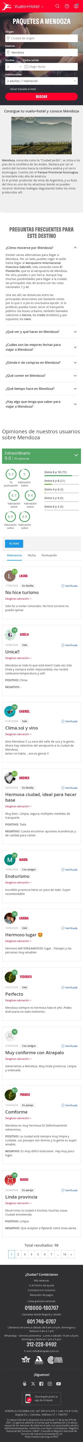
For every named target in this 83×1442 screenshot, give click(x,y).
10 (64, 1254)
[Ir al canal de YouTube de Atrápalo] (58, 1384)
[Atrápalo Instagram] (50, 1384)
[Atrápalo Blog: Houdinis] (24, 1384)
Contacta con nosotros (41, 1290)
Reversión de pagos (41, 1295)
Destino (10, 46)
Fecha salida (31, 60)
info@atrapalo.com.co (45, 1351)
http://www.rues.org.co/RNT (41, 1436)
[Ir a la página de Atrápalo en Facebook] (41, 1384)
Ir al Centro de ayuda (41, 1285)
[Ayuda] (66, 6)
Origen (9, 31)
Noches (9, 60)
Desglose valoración (17, 598)
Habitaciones (13, 74)
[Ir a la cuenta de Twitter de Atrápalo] (33, 1384)
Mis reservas (41, 1280)
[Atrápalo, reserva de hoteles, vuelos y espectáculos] (6, 6)
